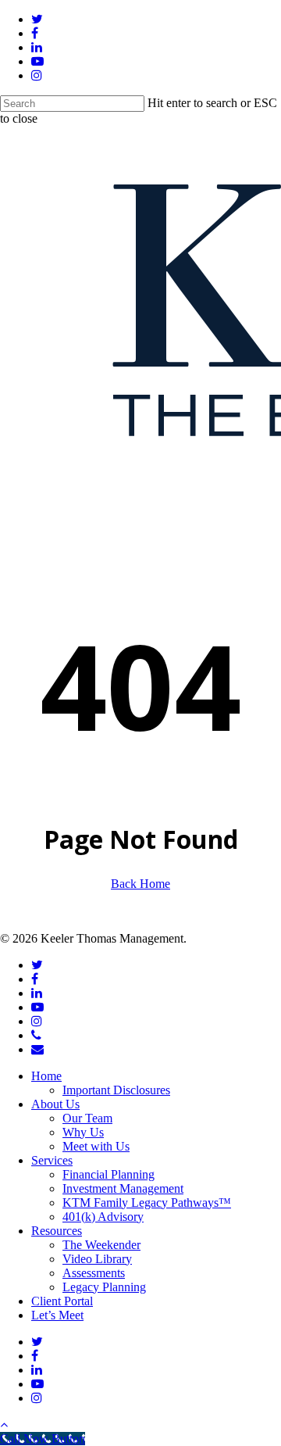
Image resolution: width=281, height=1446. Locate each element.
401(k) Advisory (103, 1216)
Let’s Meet (57, 1315)
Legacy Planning (104, 1287)
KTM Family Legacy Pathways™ (146, 1202)
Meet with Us (96, 1146)
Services (52, 1160)
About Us (55, 1104)
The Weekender (101, 1244)
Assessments (93, 1273)
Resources (56, 1230)
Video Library (97, 1258)
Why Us (83, 1132)
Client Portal (62, 1301)
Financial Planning (108, 1174)
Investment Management (122, 1188)
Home (46, 1076)
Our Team (87, 1118)
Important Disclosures (116, 1090)
